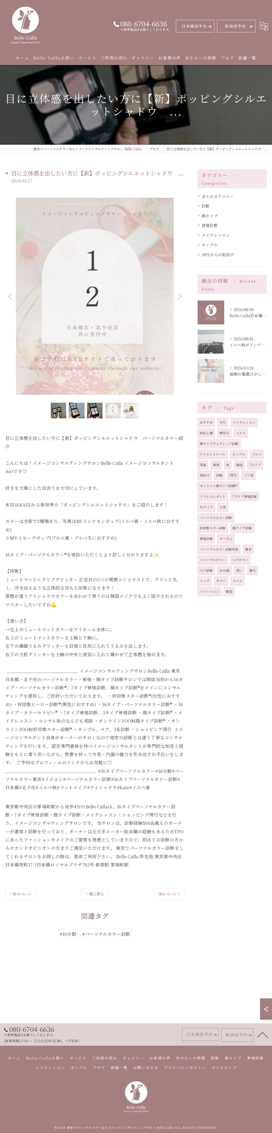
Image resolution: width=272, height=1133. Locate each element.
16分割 (224, 570)
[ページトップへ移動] (262, 1034)
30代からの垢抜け (218, 254)
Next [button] (179, 296)
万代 (222, 422)
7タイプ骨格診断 (244, 496)
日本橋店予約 (194, 26)
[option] (94, 296)
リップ (205, 580)
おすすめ (206, 422)
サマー (221, 580)
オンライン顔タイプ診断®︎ (218, 485)
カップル (210, 244)
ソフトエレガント (213, 496)
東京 (248, 549)
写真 (203, 464)
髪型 (229, 591)
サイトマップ (224, 1067)
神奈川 (224, 433)
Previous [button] (10, 296)
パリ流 (248, 475)
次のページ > (169, 893)
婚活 (239, 464)
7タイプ (255, 464)
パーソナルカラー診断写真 (219, 549)
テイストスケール (213, 454)
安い (239, 570)
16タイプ (206, 507)
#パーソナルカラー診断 (106, 934)
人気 (223, 507)
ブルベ (257, 454)
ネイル (238, 580)
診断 (206, 206)
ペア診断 (206, 570)
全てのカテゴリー (218, 196)
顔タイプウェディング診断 (219, 443)
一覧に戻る (95, 893)
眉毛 (252, 570)
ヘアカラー (240, 559)
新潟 (216, 464)
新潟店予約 (235, 26)
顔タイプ (210, 215)
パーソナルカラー (213, 559)
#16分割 (68, 934)
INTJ (233, 475)
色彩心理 (206, 433)
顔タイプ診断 (242, 528)
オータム (225, 538)
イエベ (241, 433)
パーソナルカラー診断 (216, 517)
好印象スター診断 (213, 528)
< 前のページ (21, 893)
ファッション (209, 591)
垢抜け (205, 475)
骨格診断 (210, 225)
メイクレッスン (216, 235)
